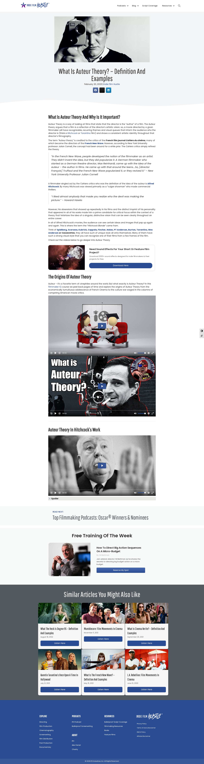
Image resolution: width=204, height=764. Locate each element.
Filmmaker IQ (55, 286)
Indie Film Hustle (111, 84)
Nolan (110, 229)
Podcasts (121, 5)
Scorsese (72, 229)
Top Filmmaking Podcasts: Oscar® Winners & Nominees (100, 517)
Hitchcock (72, 133)
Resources (167, 5)
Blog (134, 5)
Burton (132, 229)
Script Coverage (149, 5)
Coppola (92, 229)
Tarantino (86, 133)
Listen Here (66, 643)
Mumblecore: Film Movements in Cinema (103, 628)
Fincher (102, 229)
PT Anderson (120, 229)
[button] (128, 6)
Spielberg (62, 229)
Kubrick (83, 229)
